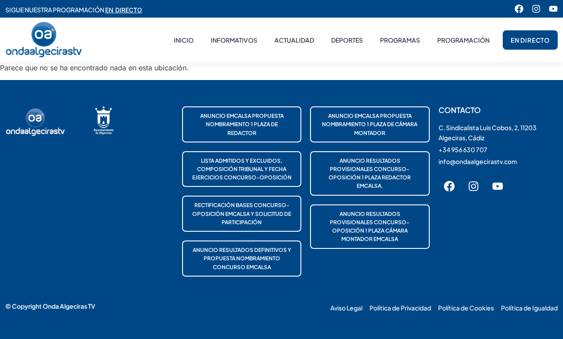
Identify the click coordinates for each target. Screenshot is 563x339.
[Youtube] (553, 8)
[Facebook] (519, 8)
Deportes (347, 40)
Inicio (184, 40)
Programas (400, 40)
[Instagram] (536, 8)
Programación (463, 40)
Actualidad (294, 40)
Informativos (234, 40)
